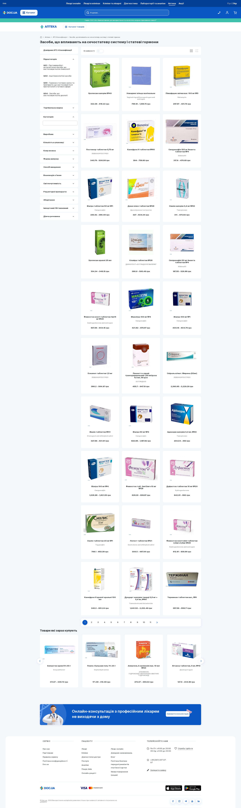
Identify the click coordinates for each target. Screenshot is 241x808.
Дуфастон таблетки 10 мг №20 (182, 486)
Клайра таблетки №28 (140, 260)
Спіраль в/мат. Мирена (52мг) (182, 373)
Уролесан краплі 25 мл (100, 260)
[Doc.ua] (10, 12)
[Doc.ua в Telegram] (185, 801)
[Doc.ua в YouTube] (192, 801)
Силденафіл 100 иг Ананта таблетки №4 (181, 151)
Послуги (85, 761)
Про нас (46, 749)
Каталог (30, 12)
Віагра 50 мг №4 (141, 432)
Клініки (85, 753)
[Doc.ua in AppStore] (173, 788)
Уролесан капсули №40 (100, 93)
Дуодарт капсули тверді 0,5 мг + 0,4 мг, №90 (141, 598)
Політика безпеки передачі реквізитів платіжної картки (120, 764)
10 (144, 622)
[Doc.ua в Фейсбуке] (172, 801)
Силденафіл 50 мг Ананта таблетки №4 (182, 261)
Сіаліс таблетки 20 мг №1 (100, 541)
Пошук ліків (87, 769)
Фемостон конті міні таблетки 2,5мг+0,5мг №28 (181, 542)
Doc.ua (44, 800)
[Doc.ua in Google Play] (192, 788)
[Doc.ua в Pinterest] (198, 801)
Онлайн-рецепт (89, 773)
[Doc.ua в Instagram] (179, 801)
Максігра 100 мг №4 (141, 317)
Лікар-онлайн (117, 749)
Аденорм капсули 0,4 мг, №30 (182, 432)
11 (150, 622)
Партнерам (48, 753)
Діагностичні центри (91, 757)
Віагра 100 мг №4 (100, 486)
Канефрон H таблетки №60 (141, 150)
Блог (113, 757)
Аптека (46, 37)
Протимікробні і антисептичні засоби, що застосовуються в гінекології (56, 67)
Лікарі (84, 749)
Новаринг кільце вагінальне (141, 93)
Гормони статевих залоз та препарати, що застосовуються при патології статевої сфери (58, 85)
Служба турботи (185, 748)
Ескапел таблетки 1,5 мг (100, 373)
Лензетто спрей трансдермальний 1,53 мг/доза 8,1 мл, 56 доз (141, 376)
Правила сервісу (50, 757)
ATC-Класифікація (58, 37)
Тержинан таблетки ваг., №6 (182, 597)
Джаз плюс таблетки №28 (141, 206)
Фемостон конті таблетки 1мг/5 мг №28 (100, 318)
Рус (229, 3)
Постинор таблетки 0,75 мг (100, 150)
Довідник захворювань (121, 753)
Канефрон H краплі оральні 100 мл (100, 598)
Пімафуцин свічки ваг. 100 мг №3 (182, 93)
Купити (59, 682)
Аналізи (85, 765)
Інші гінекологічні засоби (57, 76)
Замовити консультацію (178, 714)
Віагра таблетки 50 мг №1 (100, 206)
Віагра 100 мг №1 (182, 317)
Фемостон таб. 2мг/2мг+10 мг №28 (141, 488)
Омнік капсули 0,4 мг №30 (182, 206)
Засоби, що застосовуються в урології (55, 94)
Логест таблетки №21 (141, 541)
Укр (235, 3)
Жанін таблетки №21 (99, 432)
